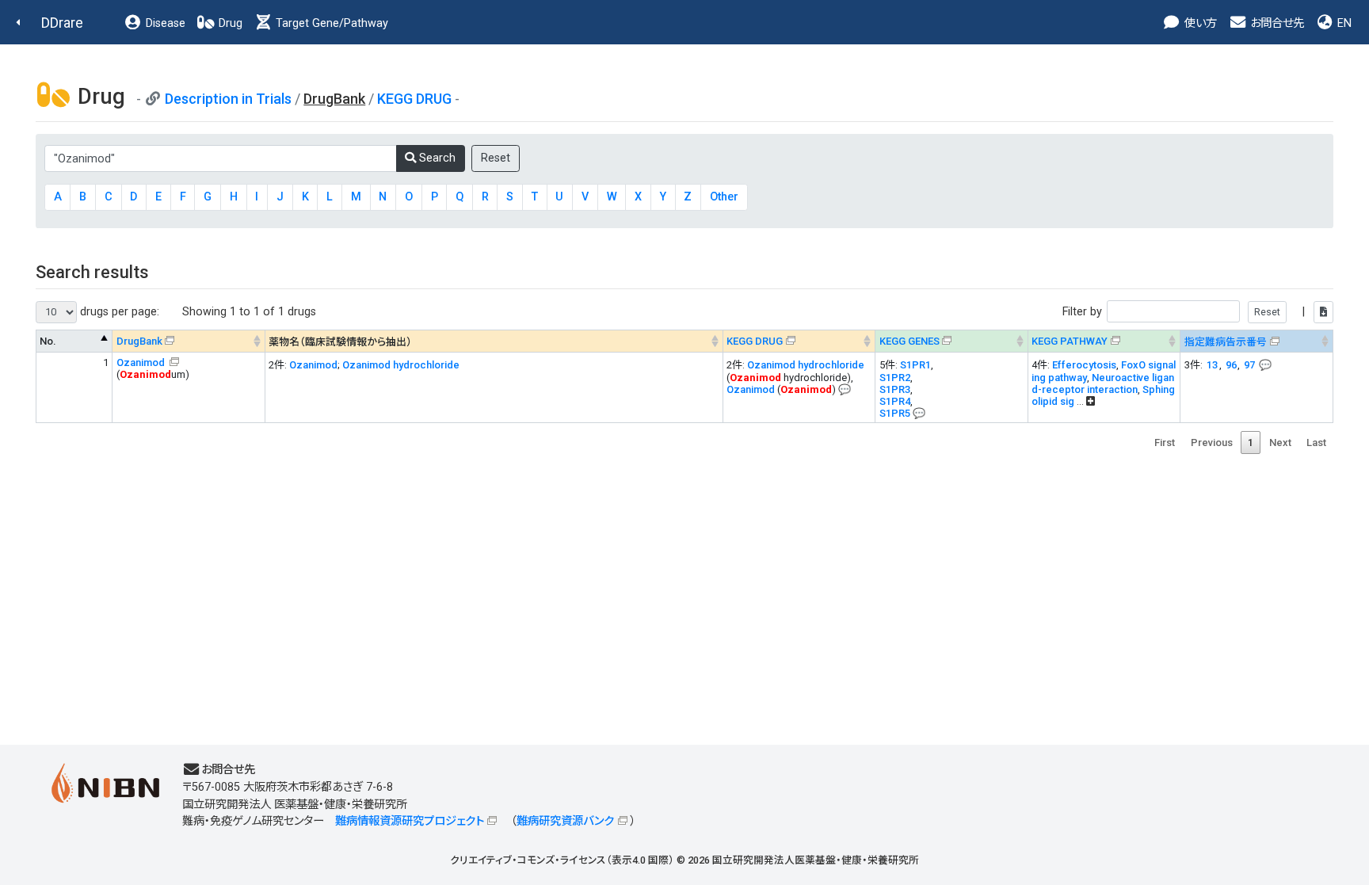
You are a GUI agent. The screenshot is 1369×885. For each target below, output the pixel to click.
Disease (164, 23)
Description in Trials (228, 98)
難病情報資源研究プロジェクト (409, 821)
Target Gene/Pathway (330, 23)
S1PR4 (894, 401)
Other (724, 197)
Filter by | (1185, 312)
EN (1343, 23)
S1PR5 (894, 413)
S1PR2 (894, 377)
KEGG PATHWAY (1070, 341)
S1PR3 (894, 389)
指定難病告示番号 (1225, 342)
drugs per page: (118, 312)
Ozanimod (141, 362)
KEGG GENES (909, 341)
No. (48, 341)
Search (436, 158)
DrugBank (139, 341)
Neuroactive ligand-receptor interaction (1103, 383)
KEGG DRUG (414, 98)
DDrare (62, 22)
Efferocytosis (1084, 365)
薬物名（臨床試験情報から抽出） (340, 342)
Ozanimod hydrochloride (401, 365)
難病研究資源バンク (565, 821)
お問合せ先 (1275, 23)
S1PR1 (915, 365)
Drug (228, 23)
